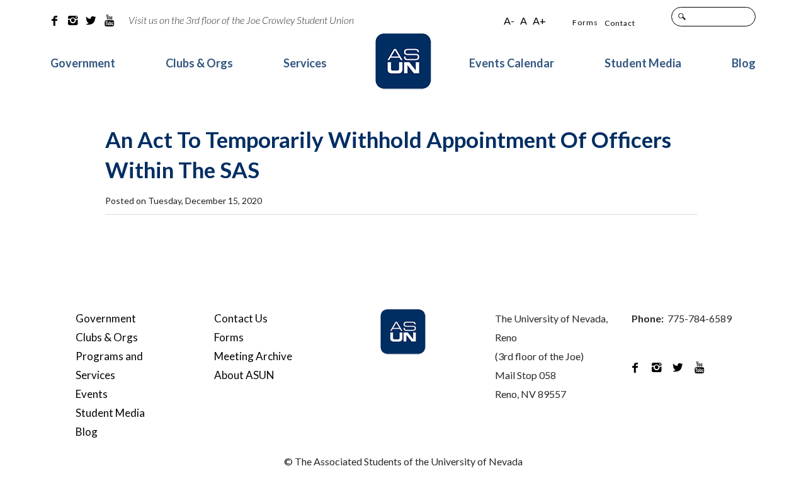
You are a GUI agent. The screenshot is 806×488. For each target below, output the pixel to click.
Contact (619, 23)
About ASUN (244, 375)
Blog (744, 63)
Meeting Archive (253, 356)
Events (92, 393)
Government (82, 63)
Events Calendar (511, 63)
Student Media (642, 63)
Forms (585, 22)
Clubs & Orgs (199, 63)
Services (305, 63)
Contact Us (241, 318)
